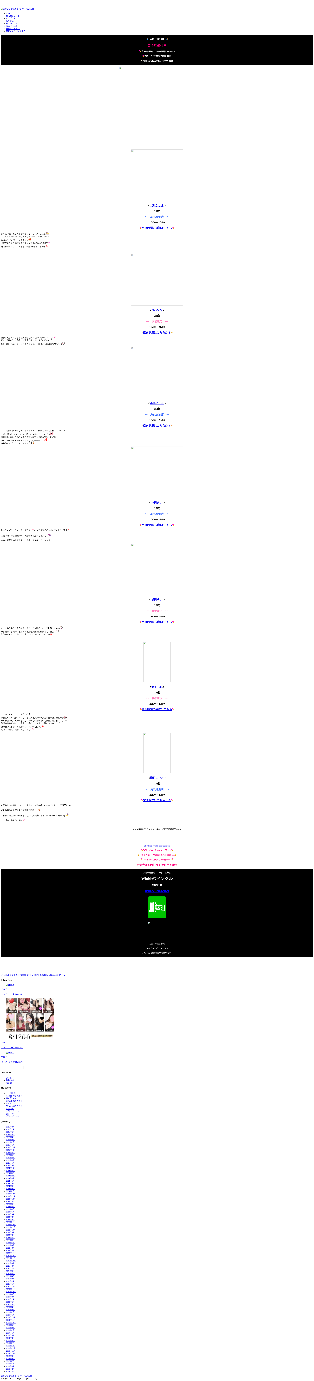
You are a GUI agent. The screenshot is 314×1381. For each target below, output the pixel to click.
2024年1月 (10, 1191)
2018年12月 (11, 1348)
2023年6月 (10, 1209)
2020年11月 (11, 1289)
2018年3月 (10, 1371)
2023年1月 (10, 1222)
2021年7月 (10, 1268)
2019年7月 (10, 1330)
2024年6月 (10, 1178)
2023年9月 (10, 1201)
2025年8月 (10, 1155)
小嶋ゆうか (157, 403)
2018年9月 (10, 1356)
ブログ (4, 989)
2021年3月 (10, 1279)
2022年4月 (10, 1245)
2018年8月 (10, 1359)
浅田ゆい (157, 599)
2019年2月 (10, 1343)
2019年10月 (11, 1323)
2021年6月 (10, 1271)
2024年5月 (10, 1181)
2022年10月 (11, 1230)
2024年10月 (11, 1168)
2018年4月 (10, 1369)
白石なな (157, 310)
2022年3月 (10, 1248)
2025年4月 (10, 1165)
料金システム (12, 23)
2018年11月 (11, 1351)
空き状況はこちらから (157, 332)
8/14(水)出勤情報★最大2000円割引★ (17, 975)
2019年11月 (11, 1320)
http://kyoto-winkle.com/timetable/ (157, 846)
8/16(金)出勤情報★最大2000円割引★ (50, 975)
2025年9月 (10, 1153)
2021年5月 (10, 1274)
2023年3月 (10, 1217)
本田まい (157, 502)
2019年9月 (10, 1325)
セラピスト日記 (13, 29)
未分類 (9, 1083)
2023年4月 (10, 1214)
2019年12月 (11, 1317)
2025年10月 (11, 1150)
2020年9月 (10, 1294)
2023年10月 (11, 1199)
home (8, 13)
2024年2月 (10, 1189)
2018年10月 (11, 1353)
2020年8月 (10, 1297)
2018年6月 (10, 1364)
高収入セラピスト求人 (16, 31)
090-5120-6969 (157, 891)
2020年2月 (10, 1312)
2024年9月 (10, 1171)
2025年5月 (10, 1163)
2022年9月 (10, 1232)
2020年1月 (10, 1315)
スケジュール (12, 21)
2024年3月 (10, 1186)
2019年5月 (10, 1335)
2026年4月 (10, 1137)
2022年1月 (10, 1253)
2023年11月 (11, 1196)
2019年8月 (10, 1328)
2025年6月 (10, 1160)
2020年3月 (10, 1310)
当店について (12, 26)
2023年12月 (11, 1194)
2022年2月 (10, 1250)
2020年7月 (10, 1299)
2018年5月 (10, 1366)
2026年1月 (10, 1145)
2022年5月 (10, 1243)
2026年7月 (10, 1129)
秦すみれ (157, 686)
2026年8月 (10, 1127)
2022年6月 (10, 1240)
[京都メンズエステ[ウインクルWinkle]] (18, 9)
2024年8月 (10, 1173)
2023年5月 (10, 1212)
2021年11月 (11, 1258)
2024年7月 (10, 1176)
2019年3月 (10, 1341)
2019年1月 (10, 1346)
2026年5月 (10, 1134)
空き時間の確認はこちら (157, 227)
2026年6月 (10, 1132)
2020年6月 (10, 1302)
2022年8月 (10, 1235)
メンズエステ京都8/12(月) (12, 1048)
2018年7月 (10, 1361)
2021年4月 (10, 1276)
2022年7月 (10, 1238)
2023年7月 (10, 1207)
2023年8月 (10, 1204)
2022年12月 (11, 1225)
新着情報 (10, 1080)
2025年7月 (10, 1158)
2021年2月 (10, 1281)
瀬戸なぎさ (157, 777)
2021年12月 (11, 1256)
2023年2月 (10, 1219)
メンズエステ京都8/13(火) (12, 994)
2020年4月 (10, 1307)
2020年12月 (11, 1286)
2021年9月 (10, 1263)
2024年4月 (10, 1183)
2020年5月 (10, 1304)
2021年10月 (11, 1261)
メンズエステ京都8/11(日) (12, 1062)
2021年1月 (10, 1284)
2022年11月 (11, 1227)
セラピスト (11, 18)
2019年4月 (10, 1338)
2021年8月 (10, 1266)
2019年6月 (10, 1333)
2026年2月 (10, 1142)
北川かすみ (157, 205)
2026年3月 (10, 1140)
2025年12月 (11, 1147)
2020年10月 (11, 1292)
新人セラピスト (13, 16)
